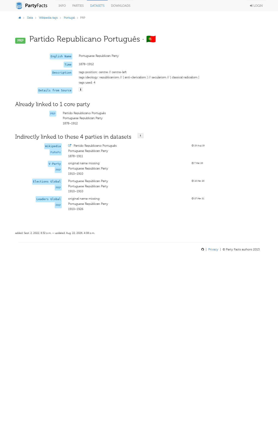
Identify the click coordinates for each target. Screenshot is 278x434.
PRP (52, 113)
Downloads (120, 6)
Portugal (69, 17)
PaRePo (55, 152)
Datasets (97, 6)
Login (258, 6)
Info (62, 6)
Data (30, 17)
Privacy (213, 249)
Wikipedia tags (48, 17)
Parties (78, 6)
